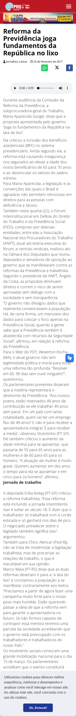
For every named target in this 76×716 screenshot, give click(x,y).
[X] (57, 68)
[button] (29, 698)
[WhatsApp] (44, 67)
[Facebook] (69, 67)
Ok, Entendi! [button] (38, 707)
